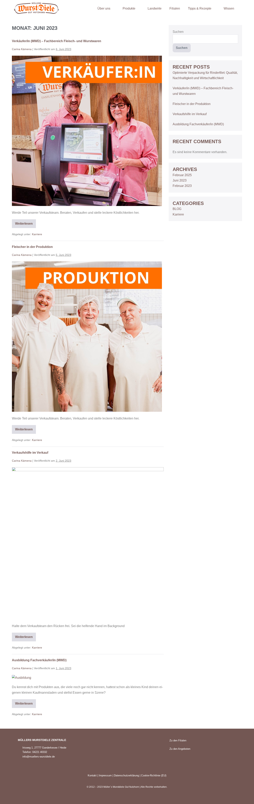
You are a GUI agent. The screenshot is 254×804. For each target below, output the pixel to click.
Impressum (105, 775)
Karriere (37, 234)
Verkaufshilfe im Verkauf (30, 452)
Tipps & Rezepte (199, 8)
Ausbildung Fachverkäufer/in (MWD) (39, 660)
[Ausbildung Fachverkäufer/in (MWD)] (21, 677)
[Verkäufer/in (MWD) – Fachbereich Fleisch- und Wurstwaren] (87, 131)
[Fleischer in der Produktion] (87, 336)
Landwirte (155, 8)
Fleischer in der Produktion (32, 247)
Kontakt (92, 775)
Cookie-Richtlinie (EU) (153, 775)
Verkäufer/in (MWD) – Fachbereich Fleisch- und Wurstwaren (56, 41)
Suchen (178, 31)
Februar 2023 (182, 185)
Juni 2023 (180, 180)
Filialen (174, 8)
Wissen (229, 8)
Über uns (103, 8)
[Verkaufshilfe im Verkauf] (88, 543)
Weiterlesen (25, 222)
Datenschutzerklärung (126, 775)
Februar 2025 (182, 175)
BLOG (177, 209)
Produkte (129, 8)
